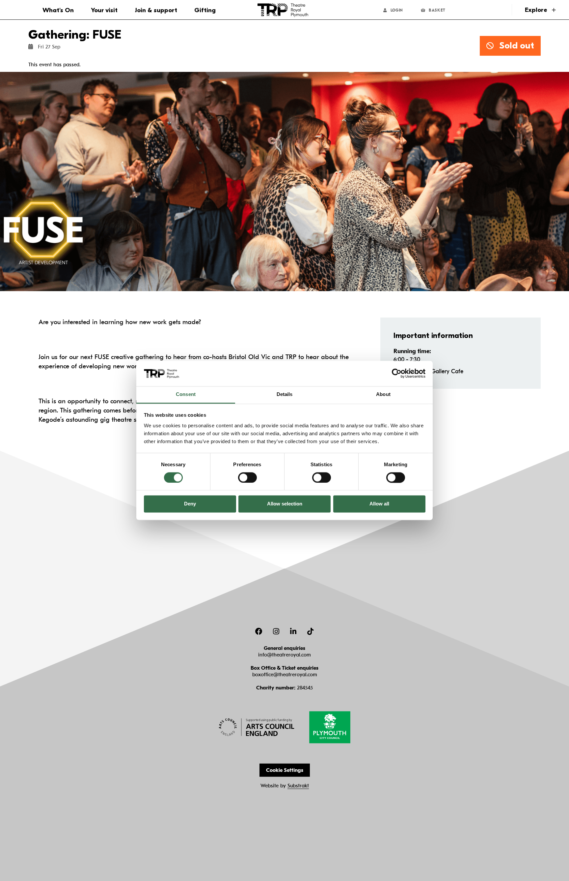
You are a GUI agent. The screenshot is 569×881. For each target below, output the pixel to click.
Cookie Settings (284, 770)
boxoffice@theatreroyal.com (284, 675)
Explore (537, 10)
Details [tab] (285, 394)
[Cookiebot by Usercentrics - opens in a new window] (396, 374)
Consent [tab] (186, 394)
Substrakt (298, 786)
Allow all (379, 504)
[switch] (247, 477)
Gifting (205, 10)
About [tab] (383, 394)
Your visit (104, 10)
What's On (58, 10)
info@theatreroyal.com (284, 655)
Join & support (156, 10)
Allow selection (284, 504)
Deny (190, 504)
